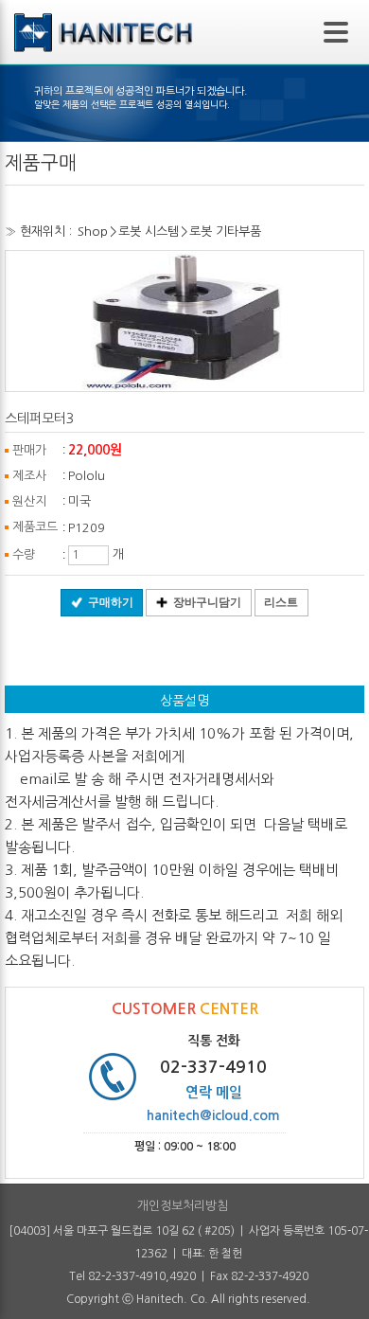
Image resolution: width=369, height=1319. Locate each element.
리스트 (281, 602)
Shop (93, 231)
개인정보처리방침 (182, 1206)
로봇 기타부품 (225, 231)
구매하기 (110, 602)
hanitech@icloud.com (213, 1115)
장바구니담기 (207, 602)
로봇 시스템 (148, 231)
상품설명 (184, 700)
